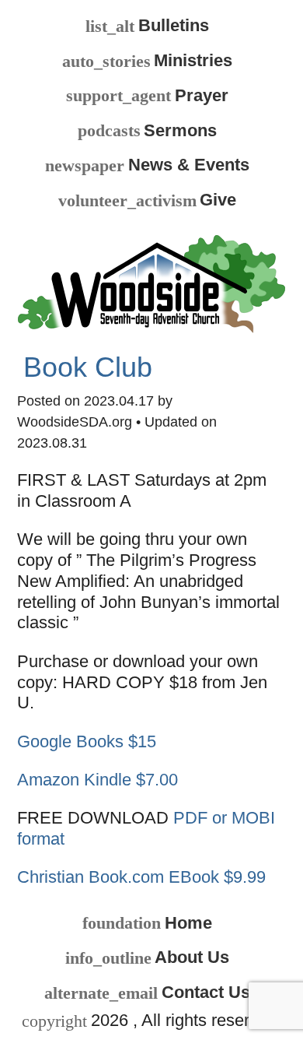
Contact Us (146, 992)
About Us (147, 957)
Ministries (147, 61)
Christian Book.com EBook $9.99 (141, 877)
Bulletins (146, 26)
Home (146, 923)
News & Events (147, 165)
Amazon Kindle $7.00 (97, 779)
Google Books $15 (86, 741)
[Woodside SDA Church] (151, 281)
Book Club (87, 367)
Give (147, 200)
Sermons (147, 131)
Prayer (147, 96)
